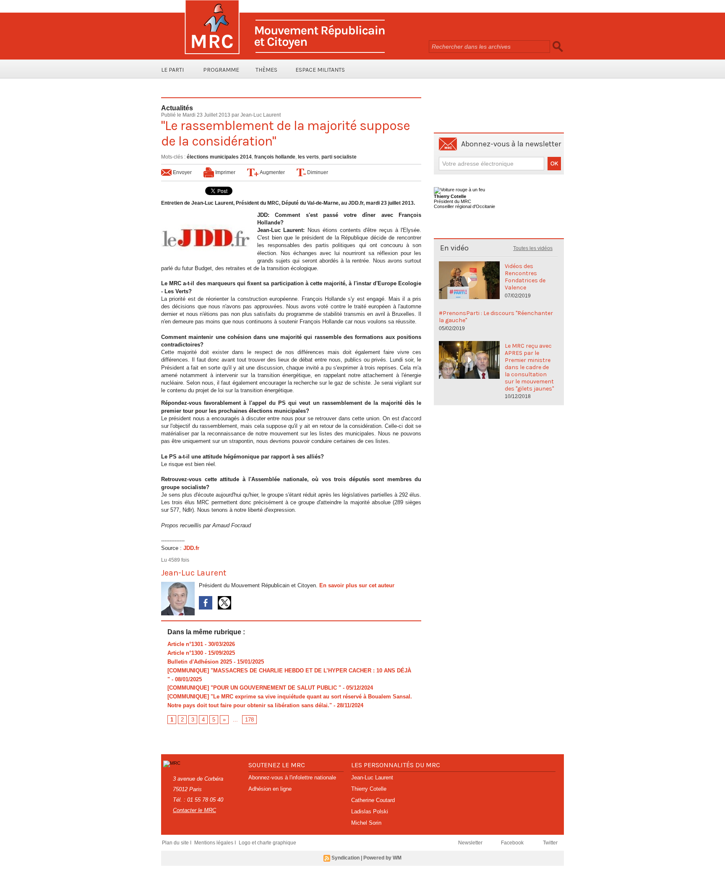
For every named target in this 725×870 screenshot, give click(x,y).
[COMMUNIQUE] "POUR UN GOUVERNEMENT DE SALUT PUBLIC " (254, 688)
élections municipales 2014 (219, 157)
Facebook (513, 843)
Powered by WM (382, 858)
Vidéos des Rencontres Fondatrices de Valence (525, 277)
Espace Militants (320, 69)
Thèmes (266, 69)
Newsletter (471, 843)
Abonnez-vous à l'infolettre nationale (292, 777)
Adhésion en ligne (270, 789)
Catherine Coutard (373, 800)
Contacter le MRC (194, 810)
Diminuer (317, 172)
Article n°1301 (185, 644)
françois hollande (274, 157)
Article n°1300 (185, 653)
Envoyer (182, 172)
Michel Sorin (366, 823)
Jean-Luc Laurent (260, 115)
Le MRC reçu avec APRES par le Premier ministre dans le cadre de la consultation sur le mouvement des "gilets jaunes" (529, 367)
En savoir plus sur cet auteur (356, 585)
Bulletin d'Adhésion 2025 (199, 662)
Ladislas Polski (369, 811)
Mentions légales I (215, 843)
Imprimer (224, 172)
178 (249, 719)
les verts (308, 157)
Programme (221, 69)
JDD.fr (191, 548)
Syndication (345, 858)
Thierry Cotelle (368, 789)
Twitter (550, 843)
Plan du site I (177, 843)
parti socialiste (339, 157)
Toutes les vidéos (533, 248)
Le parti (172, 69)
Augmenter (271, 172)
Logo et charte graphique (267, 843)
